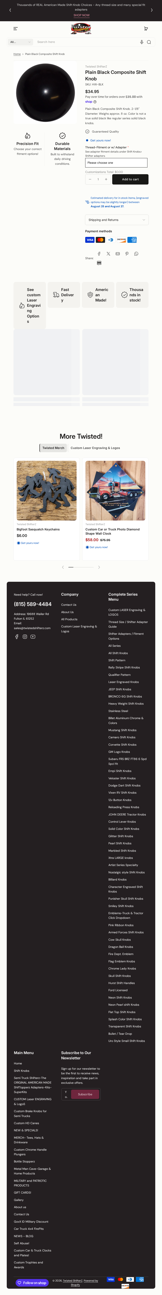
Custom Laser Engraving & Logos (79, 628)
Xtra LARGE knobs (120, 858)
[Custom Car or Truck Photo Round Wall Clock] (115, 491)
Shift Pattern (116, 660)
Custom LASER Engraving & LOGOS (126, 612)
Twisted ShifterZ (72, 1280)
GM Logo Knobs (119, 752)
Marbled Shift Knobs (122, 851)
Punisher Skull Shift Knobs (125, 899)
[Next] (151, 10)
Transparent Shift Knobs (124, 1026)
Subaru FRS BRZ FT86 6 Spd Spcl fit (127, 761)
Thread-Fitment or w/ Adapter (106, 147)
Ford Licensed (118, 990)
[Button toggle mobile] (16, 29)
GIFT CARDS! (22, 1192)
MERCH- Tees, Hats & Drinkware (29, 1140)
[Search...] (149, 42)
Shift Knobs (21, 1071)
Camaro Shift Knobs (121, 737)
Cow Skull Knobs (119, 940)
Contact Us (68, 605)
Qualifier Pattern (119, 675)
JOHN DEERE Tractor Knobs (127, 814)
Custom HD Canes (26, 1123)
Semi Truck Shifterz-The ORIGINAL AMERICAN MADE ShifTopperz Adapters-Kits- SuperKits (33, 1085)
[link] (99, 254)
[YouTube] (32, 636)
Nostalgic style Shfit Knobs (126, 872)
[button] (145, 28)
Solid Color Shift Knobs (123, 829)
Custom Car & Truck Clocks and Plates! (32, 1253)
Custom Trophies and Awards (28, 1264)
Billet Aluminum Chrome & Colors (125, 720)
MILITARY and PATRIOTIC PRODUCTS (30, 1183)
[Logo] (81, 29)
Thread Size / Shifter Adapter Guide (128, 624)
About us (20, 1207)
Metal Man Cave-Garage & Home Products (32, 1171)
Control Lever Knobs (122, 821)
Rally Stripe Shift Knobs (124, 667)
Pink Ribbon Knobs (121, 925)
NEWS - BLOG (23, 1236)
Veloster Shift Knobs (122, 778)
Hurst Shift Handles (121, 983)
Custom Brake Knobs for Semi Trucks (30, 1113)
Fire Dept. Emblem (120, 954)
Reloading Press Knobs (123, 807)
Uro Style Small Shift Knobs (126, 1041)
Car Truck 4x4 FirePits (29, 1229)
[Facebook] (16, 636)
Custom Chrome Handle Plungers (30, 1152)
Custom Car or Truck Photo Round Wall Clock (114, 532)
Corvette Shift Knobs (122, 744)
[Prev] (10, 10)
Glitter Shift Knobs (120, 836)
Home (17, 54)
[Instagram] (24, 636)
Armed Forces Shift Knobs (126, 932)
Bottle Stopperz (24, 1161)
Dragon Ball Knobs (120, 947)
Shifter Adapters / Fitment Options (126, 636)
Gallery (19, 1200)
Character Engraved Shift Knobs (125, 889)
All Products (69, 619)
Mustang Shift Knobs (122, 730)
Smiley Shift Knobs (121, 906)
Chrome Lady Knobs (122, 968)
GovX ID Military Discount (31, 1221)
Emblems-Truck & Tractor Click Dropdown (125, 915)
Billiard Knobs (117, 879)
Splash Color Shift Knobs (125, 1019)
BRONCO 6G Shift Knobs (125, 696)
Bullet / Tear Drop (120, 1034)
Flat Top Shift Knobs (121, 1012)
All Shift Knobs (118, 653)
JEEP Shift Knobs (119, 689)
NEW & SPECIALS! (26, 1130)
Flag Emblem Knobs (121, 961)
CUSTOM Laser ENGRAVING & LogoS (32, 1101)
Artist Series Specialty (123, 865)
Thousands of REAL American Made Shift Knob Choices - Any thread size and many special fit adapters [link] (81, 7)
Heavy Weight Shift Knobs (126, 703)
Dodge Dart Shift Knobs (124, 785)
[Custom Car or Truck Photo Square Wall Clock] (47, 491)
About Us (67, 612)
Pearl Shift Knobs (119, 843)
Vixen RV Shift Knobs (122, 792)
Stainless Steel (118, 711)
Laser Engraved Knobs (123, 682)
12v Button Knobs (119, 800)
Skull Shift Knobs (119, 976)
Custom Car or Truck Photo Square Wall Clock (46, 531)
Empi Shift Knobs (119, 771)
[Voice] (141, 42)
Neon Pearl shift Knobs (123, 1005)
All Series (114, 646)
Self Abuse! (21, 1243)
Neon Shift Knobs (120, 997)
